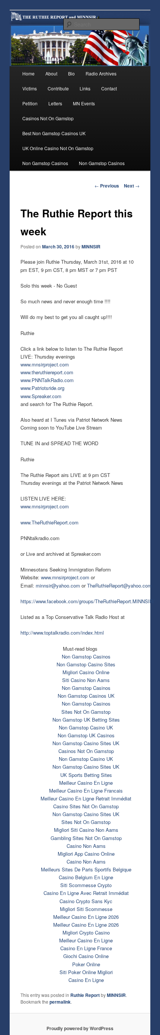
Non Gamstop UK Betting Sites (86, 719)
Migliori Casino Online (86, 672)
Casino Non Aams (86, 845)
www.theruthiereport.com (46, 372)
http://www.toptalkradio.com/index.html (62, 632)
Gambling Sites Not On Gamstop (86, 838)
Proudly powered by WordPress (80, 1028)
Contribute (58, 88)
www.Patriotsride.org (42, 387)
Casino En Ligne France (86, 948)
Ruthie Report (85, 995)
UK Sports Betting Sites (86, 774)
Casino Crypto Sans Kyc (86, 901)
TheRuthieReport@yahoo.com (119, 585)
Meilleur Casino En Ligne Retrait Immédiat (86, 798)
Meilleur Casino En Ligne (86, 782)
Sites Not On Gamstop (86, 711)
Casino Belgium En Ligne (86, 877)
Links (85, 88)
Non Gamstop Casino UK (86, 727)
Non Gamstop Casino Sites (86, 664)
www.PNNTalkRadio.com (47, 380)
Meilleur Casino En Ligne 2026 (86, 916)
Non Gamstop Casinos (45, 163)
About (51, 73)
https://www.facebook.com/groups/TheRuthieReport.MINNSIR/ (87, 601)
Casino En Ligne (86, 979)
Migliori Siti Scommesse (86, 908)
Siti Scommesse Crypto (86, 885)
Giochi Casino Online (86, 956)
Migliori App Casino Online (86, 853)
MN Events (84, 103)
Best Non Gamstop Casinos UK (54, 133)
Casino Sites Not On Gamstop (86, 806)
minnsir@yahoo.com (58, 585)
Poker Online (86, 964)
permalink (60, 1001)
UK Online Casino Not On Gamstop (57, 148)
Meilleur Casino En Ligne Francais (86, 790)
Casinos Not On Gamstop (48, 118)
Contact (109, 88)
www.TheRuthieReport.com (49, 522)
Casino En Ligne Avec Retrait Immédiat (86, 892)
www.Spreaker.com (40, 396)
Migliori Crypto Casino (86, 932)
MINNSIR (90, 246)
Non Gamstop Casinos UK (86, 695)
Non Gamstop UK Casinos (86, 735)
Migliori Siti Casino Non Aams (86, 829)
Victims (29, 88)
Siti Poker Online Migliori (86, 972)
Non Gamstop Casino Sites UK (85, 743)
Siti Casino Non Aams (86, 680)
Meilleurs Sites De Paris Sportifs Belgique (86, 869)
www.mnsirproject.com (44, 364)
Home (28, 73)
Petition (30, 103)
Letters (55, 103)
